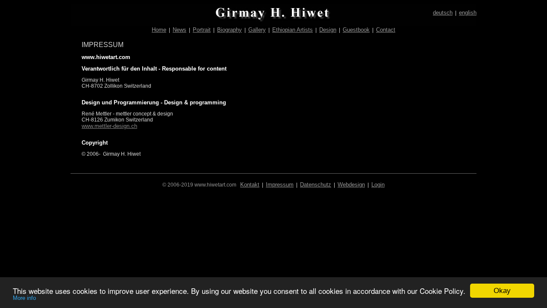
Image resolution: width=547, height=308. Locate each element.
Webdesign (351, 184)
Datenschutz (315, 184)
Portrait (202, 30)
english (467, 12)
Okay (502, 291)
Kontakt (249, 184)
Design (327, 30)
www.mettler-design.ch (109, 126)
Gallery (257, 30)
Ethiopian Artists (292, 30)
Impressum (280, 184)
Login (378, 184)
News (179, 30)
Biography (229, 30)
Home (159, 30)
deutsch (443, 12)
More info (24, 298)
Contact (385, 30)
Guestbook (356, 30)
